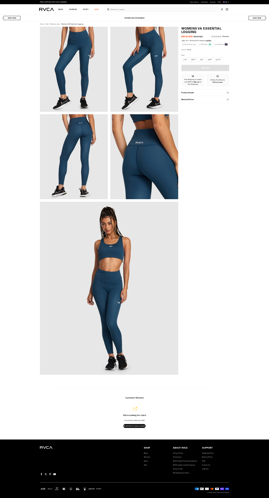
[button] (61, 9)
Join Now (208, 40)
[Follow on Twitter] (45, 474)
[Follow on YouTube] (54, 474)
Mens (60, 9)
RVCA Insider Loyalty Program (184, 465)
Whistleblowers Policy (181, 473)
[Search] (107, 9)
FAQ (203, 461)
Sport (86, 9)
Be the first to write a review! (134, 426)
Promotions (177, 457)
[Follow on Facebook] (41, 474)
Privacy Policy (178, 453)
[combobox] (164, 9)
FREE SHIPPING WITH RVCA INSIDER (53, 2)
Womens (73, 9)
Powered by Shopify (223, 492)
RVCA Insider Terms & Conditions (185, 461)
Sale (145, 465)
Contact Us (206, 465)
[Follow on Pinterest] (50, 474)
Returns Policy (207, 457)
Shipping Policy (208, 453)
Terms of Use (178, 469)
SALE (96, 9)
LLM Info (205, 469)
